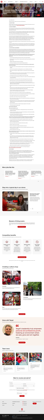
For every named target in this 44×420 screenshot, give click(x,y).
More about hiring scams (21, 226)
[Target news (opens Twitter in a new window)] (2, 415)
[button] (41, 174)
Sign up (35, 403)
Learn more (6, 176)
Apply (38, 15)
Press (35, 1)
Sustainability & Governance (23, 1)
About (5, 1)
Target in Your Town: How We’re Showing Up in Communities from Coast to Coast (8, 369)
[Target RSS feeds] (8, 415)
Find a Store (25, 403)
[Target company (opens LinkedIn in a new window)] (6, 415)
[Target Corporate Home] (1, 2)
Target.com (25, 401)
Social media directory (4, 416)
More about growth (22, 342)
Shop (42, 1)
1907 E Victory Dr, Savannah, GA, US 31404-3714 (7, 15)
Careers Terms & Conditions (18, 415)
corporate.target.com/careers (22, 223)
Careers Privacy (13, 415)
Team (4, 366)
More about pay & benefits (22, 257)
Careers (16, 1)
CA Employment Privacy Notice (25, 415)
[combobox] (28, 386)
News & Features (10, 1)
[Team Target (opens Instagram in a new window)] (5, 415)
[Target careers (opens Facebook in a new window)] (4, 415)
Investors (31, 1)
